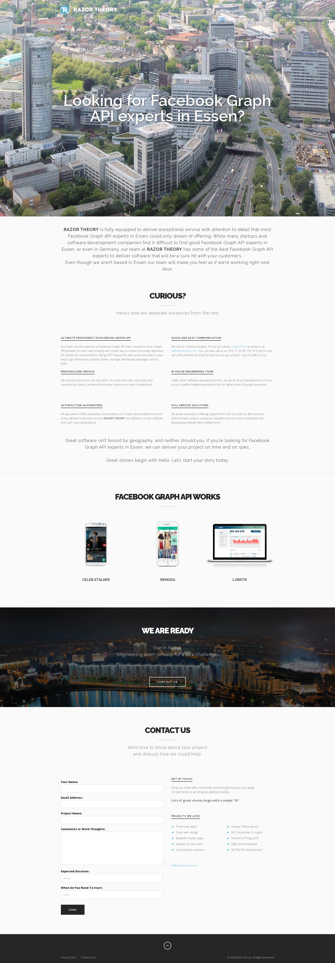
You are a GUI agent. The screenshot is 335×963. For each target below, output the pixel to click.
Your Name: (69, 782)
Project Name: (71, 813)
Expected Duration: (75, 871)
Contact (268, 9)
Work (253, 9)
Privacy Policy (68, 957)
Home (212, 9)
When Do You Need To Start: (82, 888)
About (225, 9)
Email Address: (72, 797)
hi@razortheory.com (184, 351)
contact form (238, 346)
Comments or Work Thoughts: (83, 829)
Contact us (167, 682)
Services (240, 9)
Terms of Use (88, 957)
